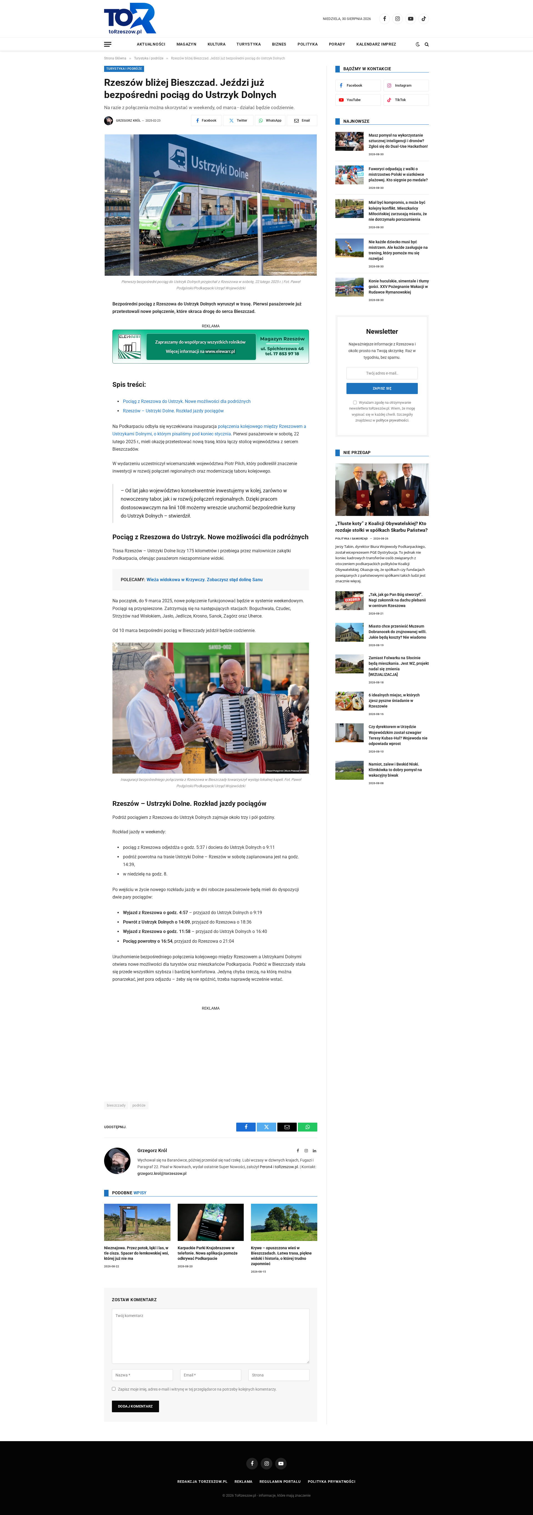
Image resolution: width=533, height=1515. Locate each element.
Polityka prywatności (332, 1481)
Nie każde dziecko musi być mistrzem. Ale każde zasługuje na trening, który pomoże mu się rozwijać (398, 250)
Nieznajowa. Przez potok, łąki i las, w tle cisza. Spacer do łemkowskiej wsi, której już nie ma (136, 1253)
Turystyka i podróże (124, 69)
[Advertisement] (210, 1051)
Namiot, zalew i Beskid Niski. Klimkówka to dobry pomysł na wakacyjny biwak (395, 769)
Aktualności (151, 44)
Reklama (244, 1481)
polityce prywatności (392, 420)
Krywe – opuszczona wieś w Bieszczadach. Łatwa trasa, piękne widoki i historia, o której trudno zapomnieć (281, 1256)
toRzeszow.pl (286, 1167)
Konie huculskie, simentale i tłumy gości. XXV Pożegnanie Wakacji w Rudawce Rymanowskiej (399, 286)
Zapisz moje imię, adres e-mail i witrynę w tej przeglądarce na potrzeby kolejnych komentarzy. (197, 1389)
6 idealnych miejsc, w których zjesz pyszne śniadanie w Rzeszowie (394, 700)
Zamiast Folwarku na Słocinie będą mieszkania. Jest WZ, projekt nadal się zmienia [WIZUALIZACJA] (399, 666)
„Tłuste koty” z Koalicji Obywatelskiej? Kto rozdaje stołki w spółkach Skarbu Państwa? (381, 527)
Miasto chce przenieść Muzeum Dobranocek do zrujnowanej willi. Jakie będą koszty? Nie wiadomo (398, 631)
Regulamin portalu (280, 1481)
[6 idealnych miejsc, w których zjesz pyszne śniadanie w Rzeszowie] (349, 701)
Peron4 (266, 1167)
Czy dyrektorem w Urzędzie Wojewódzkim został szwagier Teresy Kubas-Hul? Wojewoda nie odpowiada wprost (398, 735)
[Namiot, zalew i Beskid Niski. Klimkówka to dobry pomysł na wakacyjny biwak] (349, 770)
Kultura (217, 44)
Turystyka (249, 44)
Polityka (308, 44)
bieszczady (116, 1105)
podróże (139, 1105)
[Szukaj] (426, 44)
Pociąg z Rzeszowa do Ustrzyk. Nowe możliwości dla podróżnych (187, 401)
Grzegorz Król (128, 120)
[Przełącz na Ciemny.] (417, 44)
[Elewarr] (210, 362)
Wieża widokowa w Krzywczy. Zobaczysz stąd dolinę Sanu (205, 579)
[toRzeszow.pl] (130, 18)
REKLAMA (211, 326)
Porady (337, 44)
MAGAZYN (187, 44)
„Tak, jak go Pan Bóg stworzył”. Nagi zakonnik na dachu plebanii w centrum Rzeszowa (397, 600)
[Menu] (107, 44)
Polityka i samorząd (351, 538)
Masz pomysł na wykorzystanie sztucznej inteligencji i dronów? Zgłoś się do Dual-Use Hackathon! (398, 141)
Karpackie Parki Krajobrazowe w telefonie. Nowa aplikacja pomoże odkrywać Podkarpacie (208, 1253)
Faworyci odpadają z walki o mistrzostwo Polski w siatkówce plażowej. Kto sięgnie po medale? (398, 174)
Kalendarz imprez (376, 44)
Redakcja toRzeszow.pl (202, 1481)
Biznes (279, 44)
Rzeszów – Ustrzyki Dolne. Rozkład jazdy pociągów (173, 410)
